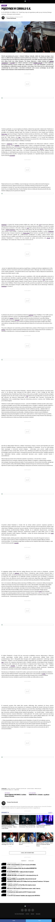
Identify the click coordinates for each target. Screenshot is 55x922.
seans (52, 533)
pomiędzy (17, 145)
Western (17, 789)
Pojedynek (3, 224)
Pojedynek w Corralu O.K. (8, 789)
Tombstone (9, 143)
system (41, 148)
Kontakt (32, 914)
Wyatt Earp (4, 134)
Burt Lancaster (11, 788)
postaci (11, 318)
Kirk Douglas (38, 788)
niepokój (16, 543)
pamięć (43, 673)
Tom (19, 137)
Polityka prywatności (19, 914)
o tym (40, 591)
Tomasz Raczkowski (11, 18)
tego (2, 662)
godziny (3, 329)
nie (40, 224)
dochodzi (17, 320)
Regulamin (38, 914)
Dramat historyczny (21, 788)
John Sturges (31, 788)
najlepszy (17, 573)
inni (27, 395)
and (28, 228)
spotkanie (31, 314)
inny (44, 279)
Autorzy (27, 914)
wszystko (13, 665)
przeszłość (12, 155)
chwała (48, 238)
